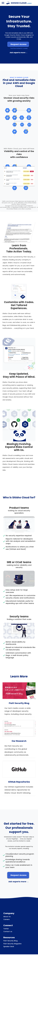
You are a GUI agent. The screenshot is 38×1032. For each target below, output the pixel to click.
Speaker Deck (8, 947)
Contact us (7, 932)
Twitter (6, 929)
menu (3, 3)
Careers (6, 919)
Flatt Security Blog (10, 941)
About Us (7, 917)
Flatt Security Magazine (12, 944)
